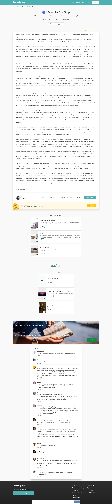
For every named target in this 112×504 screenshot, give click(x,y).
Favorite (54, 197)
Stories (72, 2)
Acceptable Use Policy (78, 488)
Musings (24, 7)
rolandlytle (40, 405)
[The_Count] (34, 451)
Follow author (90, 197)
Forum (78, 2)
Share (80, 197)
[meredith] (34, 471)
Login (70, 502)
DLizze (38, 419)
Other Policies (76, 497)
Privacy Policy (75, 490)
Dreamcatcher (41, 458)
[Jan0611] (34, 359)
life (59, 265)
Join (77, 502)
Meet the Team (91, 493)
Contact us (90, 490)
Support (89, 488)
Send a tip (91, 206)
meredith (39, 471)
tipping (36, 206)
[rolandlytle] (34, 405)
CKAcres (39, 393)
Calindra (39, 382)
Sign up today (23, 493)
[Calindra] (34, 382)
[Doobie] (34, 444)
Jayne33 (39, 367)
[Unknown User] (34, 352)
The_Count (40, 451)
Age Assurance (76, 495)
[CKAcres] (34, 393)
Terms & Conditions (77, 493)
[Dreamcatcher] (34, 459)
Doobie (39, 443)
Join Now (95, 2)
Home (14, 7)
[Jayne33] (34, 367)
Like (45, 197)
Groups (83, 2)
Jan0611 (39, 359)
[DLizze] (34, 419)
